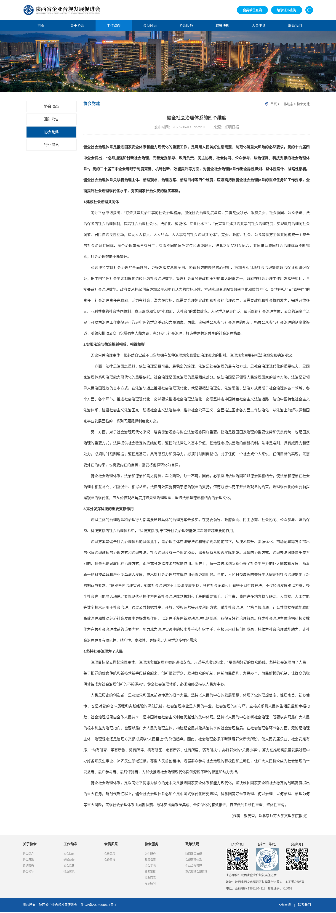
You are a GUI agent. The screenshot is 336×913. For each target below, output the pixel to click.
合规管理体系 (193, 859)
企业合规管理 (193, 865)
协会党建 (51, 132)
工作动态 (113, 25)
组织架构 (28, 865)
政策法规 (222, 25)
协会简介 (28, 853)
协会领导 (28, 871)
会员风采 (150, 25)
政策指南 (150, 859)
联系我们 (295, 25)
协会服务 (186, 25)
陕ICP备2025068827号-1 (98, 905)
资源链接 (150, 871)
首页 (40, 25)
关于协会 (77, 25)
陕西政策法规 (193, 853)
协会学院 (150, 865)
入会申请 (259, 25)
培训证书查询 (286, 10)
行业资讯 (51, 145)
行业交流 (150, 877)
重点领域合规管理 (196, 871)
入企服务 (150, 853)
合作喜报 (109, 859)
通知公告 (51, 119)
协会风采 (28, 859)
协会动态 (51, 106)
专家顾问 (150, 883)
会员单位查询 (252, 10)
